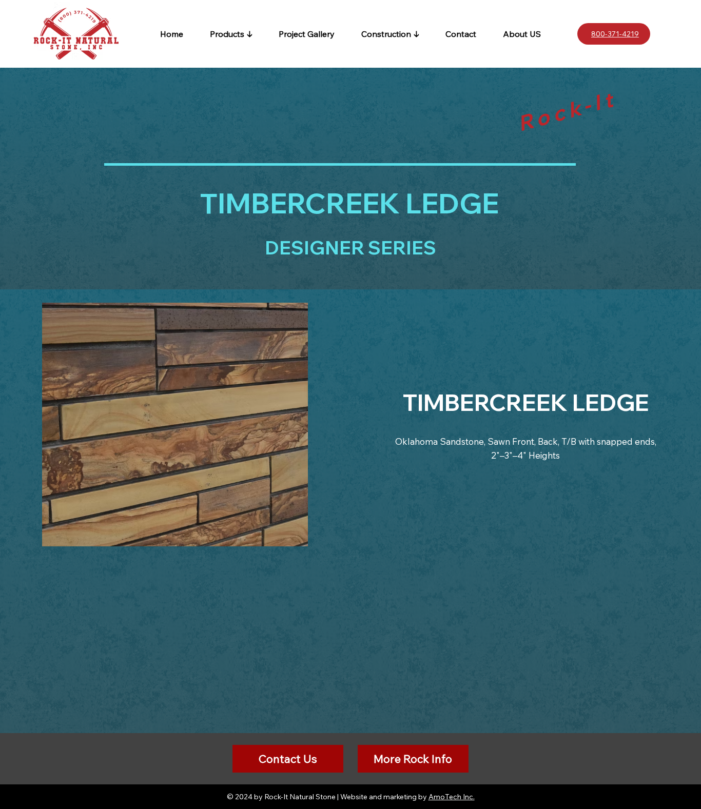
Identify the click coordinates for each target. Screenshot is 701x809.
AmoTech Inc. (452, 796)
